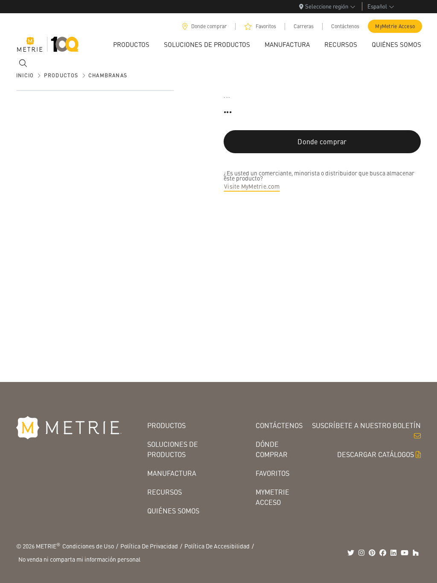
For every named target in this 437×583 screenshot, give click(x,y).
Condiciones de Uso (88, 546)
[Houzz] (416, 553)
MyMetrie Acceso (395, 26)
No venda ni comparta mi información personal (79, 559)
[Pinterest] (372, 553)
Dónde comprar (272, 449)
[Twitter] (350, 553)
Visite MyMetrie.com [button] (252, 186)
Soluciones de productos (172, 449)
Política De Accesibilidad (217, 546)
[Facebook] (382, 553)
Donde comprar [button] (322, 141)
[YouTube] (404, 553)
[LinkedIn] (393, 553)
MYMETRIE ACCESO (272, 497)
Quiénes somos (173, 510)
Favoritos (266, 26)
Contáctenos (345, 26)
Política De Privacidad (149, 546)
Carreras (304, 26)
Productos (166, 425)
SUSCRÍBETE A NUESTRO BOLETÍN (366, 425)
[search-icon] (23, 63)
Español (377, 6)
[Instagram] (361, 553)
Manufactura (171, 473)
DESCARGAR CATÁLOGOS (375, 454)
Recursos (164, 491)
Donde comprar (209, 26)
